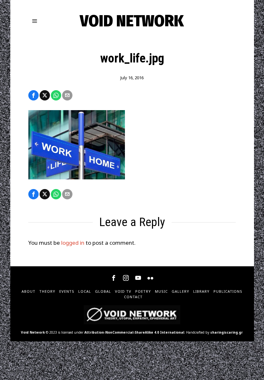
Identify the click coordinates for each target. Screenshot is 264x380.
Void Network (33, 332)
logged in (72, 242)
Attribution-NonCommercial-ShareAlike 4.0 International (134, 332)
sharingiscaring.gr (226, 332)
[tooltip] (33, 95)
